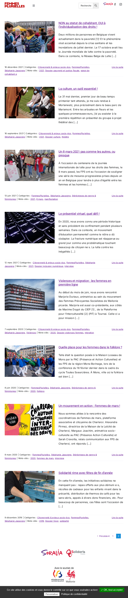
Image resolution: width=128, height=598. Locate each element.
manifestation (51, 199)
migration (89, 332)
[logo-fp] (15, 3)
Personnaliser (52, 594)
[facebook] (115, 4)
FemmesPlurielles (80, 67)
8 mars (39, 199)
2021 (41, 70)
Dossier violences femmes (70, 332)
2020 (53, 332)
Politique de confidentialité (74, 594)
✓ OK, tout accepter (112, 590)
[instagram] (120, 4)
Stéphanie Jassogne (15, 70)
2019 (41, 521)
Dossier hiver (51, 521)
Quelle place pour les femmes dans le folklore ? (90, 347)
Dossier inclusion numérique (49, 266)
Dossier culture (53, 137)
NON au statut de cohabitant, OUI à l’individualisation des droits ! (82, 25)
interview (69, 266)
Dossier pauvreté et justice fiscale (62, 70)
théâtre (65, 137)
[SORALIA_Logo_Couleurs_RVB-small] (108, 3)
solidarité (64, 521)
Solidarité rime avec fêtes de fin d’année (86, 473)
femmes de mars (45, 458)
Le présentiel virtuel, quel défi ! (79, 214)
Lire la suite (117, 67)
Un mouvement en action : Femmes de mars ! (89, 406)
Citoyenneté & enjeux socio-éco (54, 67)
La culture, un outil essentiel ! (78, 89)
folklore (40, 391)
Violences (31, 332)
